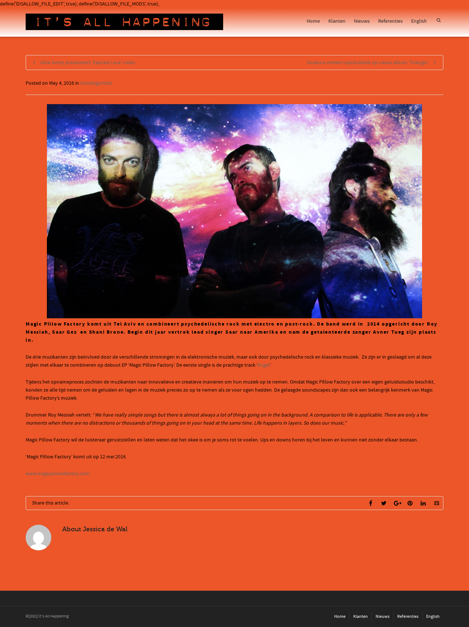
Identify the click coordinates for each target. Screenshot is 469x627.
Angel (263, 365)
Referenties (390, 21)
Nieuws (362, 21)
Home (313, 21)
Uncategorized (96, 83)
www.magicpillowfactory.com (58, 473)
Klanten (337, 21)
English (419, 21)
